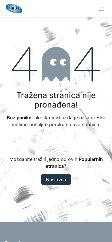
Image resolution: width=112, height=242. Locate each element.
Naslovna (56, 179)
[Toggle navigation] (102, 8)
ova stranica (85, 124)
